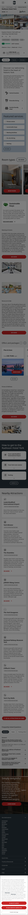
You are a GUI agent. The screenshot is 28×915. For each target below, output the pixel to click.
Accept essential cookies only (14, 907)
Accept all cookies (14, 903)
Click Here (7, 892)
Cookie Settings (14, 912)
